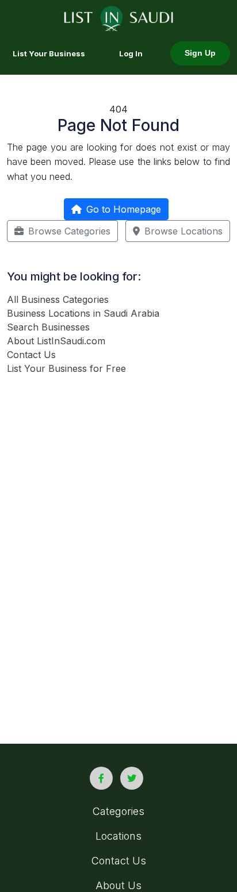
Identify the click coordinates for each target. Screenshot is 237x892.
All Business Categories (58, 299)
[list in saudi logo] (119, 17)
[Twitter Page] (131, 778)
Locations (118, 836)
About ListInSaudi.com (56, 341)
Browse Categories (69, 231)
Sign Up (200, 53)
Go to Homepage (123, 209)
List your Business (49, 53)
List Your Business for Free (66, 368)
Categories (118, 811)
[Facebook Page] (101, 778)
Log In (131, 53)
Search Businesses (48, 327)
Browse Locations (183, 231)
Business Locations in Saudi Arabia (83, 313)
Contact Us (31, 354)
